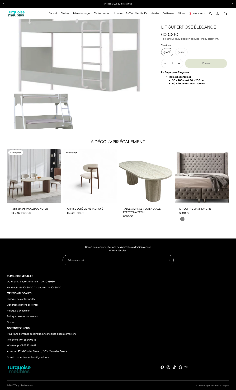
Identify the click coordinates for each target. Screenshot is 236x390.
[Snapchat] (180, 367)
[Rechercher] (210, 13)
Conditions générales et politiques (212, 385)
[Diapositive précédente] (4, 4)
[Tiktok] (174, 367)
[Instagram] (168, 367)
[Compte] (217, 13)
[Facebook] (162, 367)
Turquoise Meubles (23, 385)
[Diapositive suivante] (232, 4)
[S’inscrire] (168, 260)
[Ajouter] (56, 198)
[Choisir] (168, 198)
